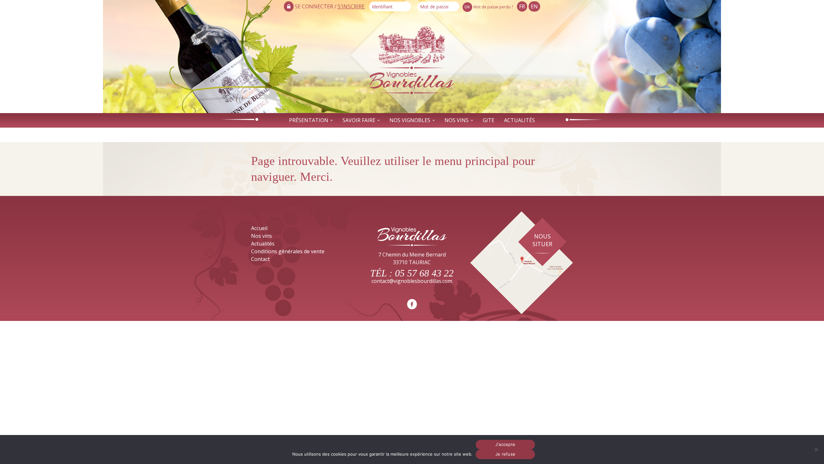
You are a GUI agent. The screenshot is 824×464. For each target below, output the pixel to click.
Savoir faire (358, 120)
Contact (411, 134)
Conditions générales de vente (287, 251)
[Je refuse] (816, 449)
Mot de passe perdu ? (493, 7)
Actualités (519, 120)
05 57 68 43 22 (424, 273)
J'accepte (505, 444)
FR (522, 6)
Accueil (259, 228)
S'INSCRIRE (351, 6)
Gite (488, 120)
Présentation (308, 120)
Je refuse (505, 454)
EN (534, 6)
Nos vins (457, 120)
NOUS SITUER (542, 240)
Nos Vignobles (409, 120)
